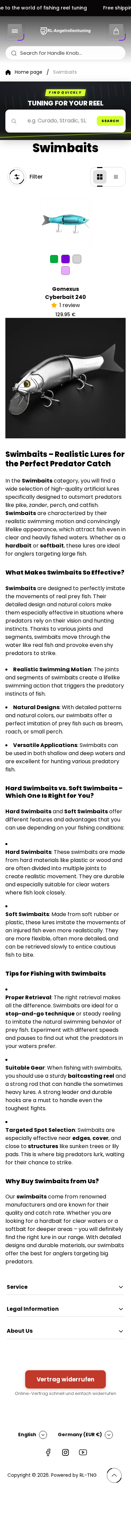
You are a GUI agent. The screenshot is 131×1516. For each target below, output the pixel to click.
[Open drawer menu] (14, 31)
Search (110, 120)
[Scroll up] (114, 1475)
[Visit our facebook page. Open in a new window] (48, 1452)
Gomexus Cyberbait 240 (65, 293)
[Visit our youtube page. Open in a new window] (83, 1452)
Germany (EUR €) (80, 1434)
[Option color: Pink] (65, 270)
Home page (28, 72)
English (27, 1434)
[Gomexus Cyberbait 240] (66, 223)
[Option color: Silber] (77, 259)
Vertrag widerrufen (65, 1379)
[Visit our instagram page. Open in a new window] (65, 1452)
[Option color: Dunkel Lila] (65, 259)
